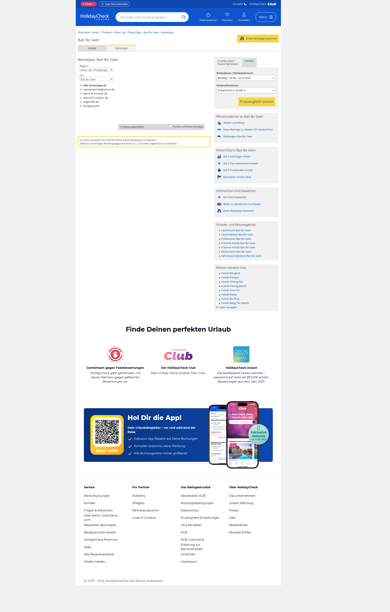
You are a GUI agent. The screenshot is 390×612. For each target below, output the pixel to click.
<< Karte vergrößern (132, 126)
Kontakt (238, 3)
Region (84, 66)
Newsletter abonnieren (100, 525)
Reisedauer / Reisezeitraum (235, 73)
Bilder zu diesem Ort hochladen (242, 204)
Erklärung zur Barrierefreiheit (192, 547)
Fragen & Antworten (98, 510)
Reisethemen (238, 525)
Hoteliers (138, 496)
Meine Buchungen (97, 496)
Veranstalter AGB (193, 496)
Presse (233, 510)
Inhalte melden (94, 561)
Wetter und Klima (233, 123)
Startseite (84, 32)
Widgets (138, 503)
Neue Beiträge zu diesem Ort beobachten (248, 129)
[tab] (227, 62)
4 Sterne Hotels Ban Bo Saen (238, 247)
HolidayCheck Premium (101, 539)
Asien (95, 32)
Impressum (189, 561)
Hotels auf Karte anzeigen (188, 126)
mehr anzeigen (228, 307)
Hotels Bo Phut (230, 299)
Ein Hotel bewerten (234, 197)
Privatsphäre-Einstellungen (200, 518)
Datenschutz (190, 510)
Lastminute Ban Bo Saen (236, 230)
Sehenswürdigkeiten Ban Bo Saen (241, 256)
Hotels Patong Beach (233, 286)
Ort (82, 75)
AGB (184, 532)
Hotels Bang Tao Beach (235, 303)
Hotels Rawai (229, 294)
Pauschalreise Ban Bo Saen (237, 234)
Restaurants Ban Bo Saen (236, 251)
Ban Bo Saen (151, 32)
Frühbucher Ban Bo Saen (236, 239)
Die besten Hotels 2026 (237, 177)
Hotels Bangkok (230, 273)
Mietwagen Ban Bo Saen (237, 136)
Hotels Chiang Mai (232, 281)
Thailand (106, 32)
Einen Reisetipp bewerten (261, 38)
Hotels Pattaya (230, 277)
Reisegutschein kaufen (100, 532)
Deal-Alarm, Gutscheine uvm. (101, 518)
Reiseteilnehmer (228, 85)
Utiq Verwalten (191, 525)
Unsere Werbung (241, 503)
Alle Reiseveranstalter (99, 554)
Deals (87, 3)
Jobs (232, 518)
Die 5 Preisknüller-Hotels (238, 170)
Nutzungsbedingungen (197, 503)
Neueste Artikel (240, 532)
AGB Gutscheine (192, 539)
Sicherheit (188, 554)
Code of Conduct (144, 518)
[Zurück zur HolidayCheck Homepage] (95, 17)
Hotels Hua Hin (230, 290)
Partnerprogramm (145, 510)
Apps (87, 547)
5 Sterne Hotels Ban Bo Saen (238, 243)
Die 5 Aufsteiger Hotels (236, 156)
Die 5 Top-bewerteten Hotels (240, 163)
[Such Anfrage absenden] (184, 17)
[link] (208, 17)
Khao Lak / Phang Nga (127, 32)
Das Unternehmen (242, 496)
